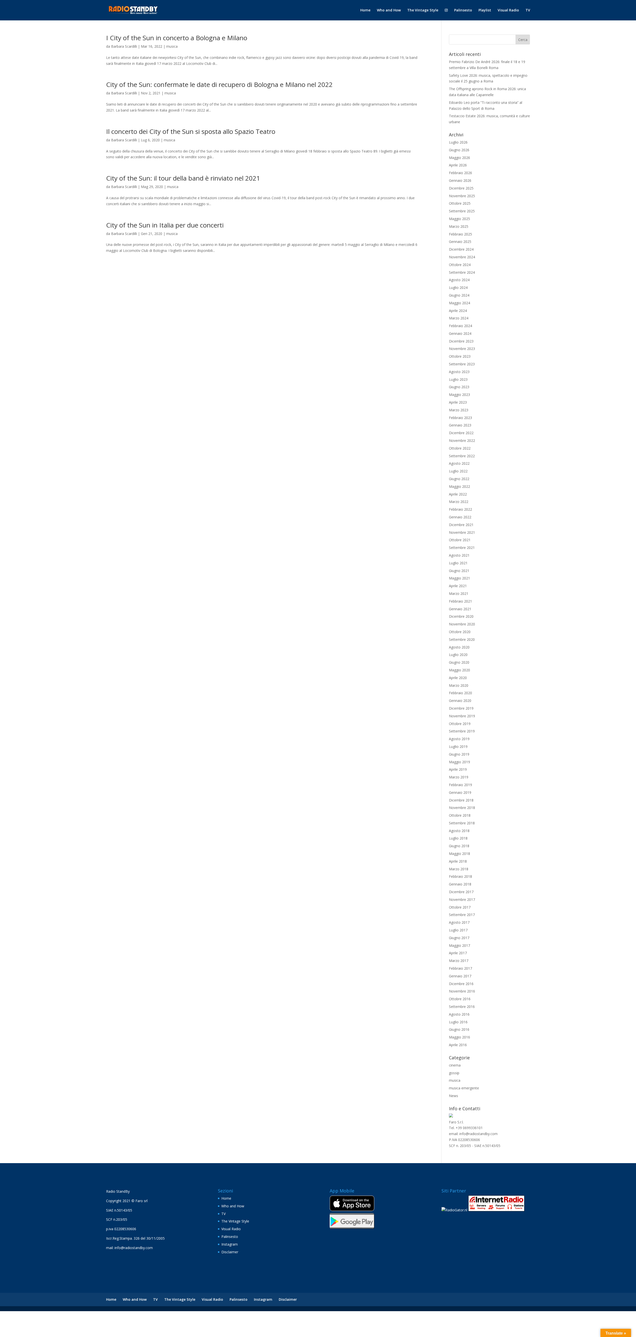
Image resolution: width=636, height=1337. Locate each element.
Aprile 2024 (458, 310)
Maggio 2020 (459, 670)
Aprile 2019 (458, 769)
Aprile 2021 (458, 585)
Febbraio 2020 (460, 692)
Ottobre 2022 (460, 448)
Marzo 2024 (458, 318)
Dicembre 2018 (461, 800)
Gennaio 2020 (460, 700)
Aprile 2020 (458, 677)
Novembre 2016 (462, 991)
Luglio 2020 (458, 654)
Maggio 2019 (459, 762)
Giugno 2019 (459, 754)
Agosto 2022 (459, 463)
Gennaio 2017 (460, 976)
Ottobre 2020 (460, 631)
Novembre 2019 (462, 716)
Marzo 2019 (458, 777)
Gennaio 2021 (460, 609)
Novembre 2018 (462, 807)
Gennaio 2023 (460, 425)
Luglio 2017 (458, 930)
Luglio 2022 (458, 471)
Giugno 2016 (459, 1029)
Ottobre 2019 (460, 723)
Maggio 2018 (459, 853)
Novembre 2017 (462, 899)
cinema (455, 1065)
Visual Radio (508, 10)
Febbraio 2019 (460, 784)
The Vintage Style (422, 10)
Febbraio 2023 (460, 417)
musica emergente (464, 1088)
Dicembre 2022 (461, 432)
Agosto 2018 (459, 830)
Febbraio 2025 (460, 234)
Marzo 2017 (458, 960)
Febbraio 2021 (460, 601)
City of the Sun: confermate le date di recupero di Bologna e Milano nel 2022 (219, 84)
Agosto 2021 (459, 555)
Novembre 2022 (462, 440)
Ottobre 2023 (460, 356)
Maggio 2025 (459, 218)
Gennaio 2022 (460, 517)
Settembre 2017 (462, 914)
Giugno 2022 (459, 478)
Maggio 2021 (459, 578)
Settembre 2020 (462, 639)
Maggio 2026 (459, 157)
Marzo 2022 (458, 501)
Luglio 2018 (458, 838)
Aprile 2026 (458, 165)
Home (365, 10)
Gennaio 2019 (460, 792)
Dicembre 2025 (461, 188)
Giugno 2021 (459, 570)
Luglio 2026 (458, 142)
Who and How (389, 10)
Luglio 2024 (458, 287)
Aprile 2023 (458, 402)
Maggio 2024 (459, 303)
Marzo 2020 (458, 685)
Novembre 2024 (462, 257)
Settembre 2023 (462, 364)
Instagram (229, 1244)
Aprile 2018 (458, 861)
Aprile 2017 (458, 953)
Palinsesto (463, 10)
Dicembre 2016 (461, 983)
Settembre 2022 (462, 456)
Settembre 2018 (462, 823)
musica (172, 46)
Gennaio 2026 (460, 180)
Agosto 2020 (459, 647)
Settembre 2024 (462, 272)
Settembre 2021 (462, 547)
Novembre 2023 (462, 348)
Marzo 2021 (458, 593)
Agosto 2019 (459, 738)
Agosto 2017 (459, 922)
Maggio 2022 (459, 486)
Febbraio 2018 (460, 876)
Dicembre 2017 (461, 891)
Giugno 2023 (459, 386)
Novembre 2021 (462, 532)
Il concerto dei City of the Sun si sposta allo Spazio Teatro (190, 131)
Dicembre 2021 (461, 524)
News (453, 1095)
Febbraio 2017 (460, 968)
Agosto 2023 (459, 371)
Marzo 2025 (458, 226)
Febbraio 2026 (460, 172)
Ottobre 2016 (460, 998)
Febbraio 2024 (460, 325)
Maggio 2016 (459, 1037)
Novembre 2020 (462, 624)
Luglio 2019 (458, 746)
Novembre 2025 (462, 195)
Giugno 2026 (459, 150)
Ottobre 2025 (460, 203)
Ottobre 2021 (460, 539)
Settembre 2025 (462, 211)
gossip (454, 1072)
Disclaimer (229, 1252)
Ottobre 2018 (460, 815)
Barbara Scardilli (124, 46)
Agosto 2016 (459, 1014)
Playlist (484, 10)
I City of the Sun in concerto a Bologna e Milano (176, 37)
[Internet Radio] (496, 1210)
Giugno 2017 (459, 937)
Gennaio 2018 (460, 884)
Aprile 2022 (458, 494)
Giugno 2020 (459, 662)
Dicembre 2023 (461, 341)
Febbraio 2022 (460, 509)
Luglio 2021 (458, 563)
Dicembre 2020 (461, 616)
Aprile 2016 (458, 1044)
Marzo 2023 (458, 410)
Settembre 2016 (462, 1006)
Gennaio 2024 (460, 333)
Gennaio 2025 (460, 241)
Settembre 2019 (462, 731)
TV (527, 10)
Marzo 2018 (458, 869)
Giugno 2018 (459, 845)
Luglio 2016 (458, 1022)
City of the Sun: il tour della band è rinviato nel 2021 (183, 178)
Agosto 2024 (459, 279)
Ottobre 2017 (460, 907)
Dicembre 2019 (461, 708)
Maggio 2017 (459, 945)
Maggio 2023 (459, 394)
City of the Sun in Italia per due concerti (165, 225)
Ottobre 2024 (460, 264)
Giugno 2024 (459, 295)
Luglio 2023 (458, 379)
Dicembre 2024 (461, 249)
